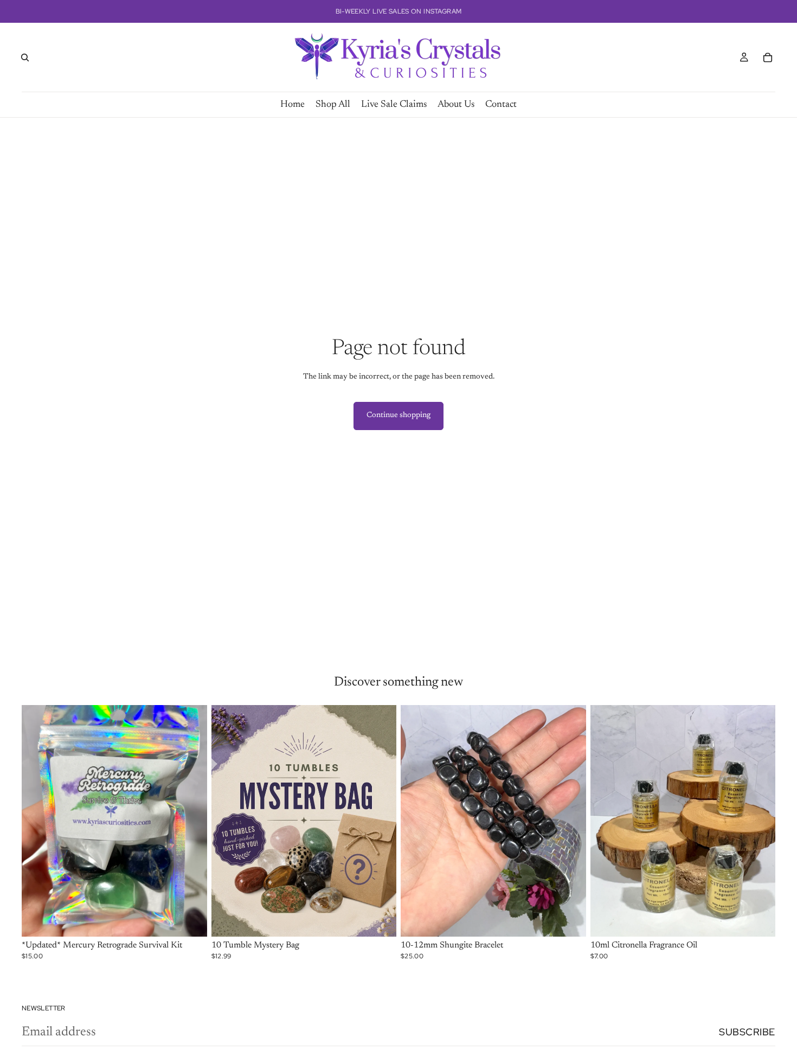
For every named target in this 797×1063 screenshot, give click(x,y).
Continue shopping (398, 415)
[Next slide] (191, 821)
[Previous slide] (38, 821)
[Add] (190, 920)
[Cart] (768, 57)
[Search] (25, 57)
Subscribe (747, 1032)
